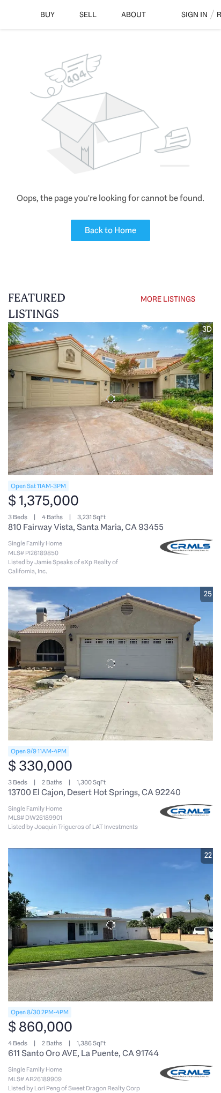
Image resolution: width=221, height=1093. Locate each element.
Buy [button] (47, 14)
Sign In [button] (194, 14)
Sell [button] (88, 14)
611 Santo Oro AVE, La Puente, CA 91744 (83, 1053)
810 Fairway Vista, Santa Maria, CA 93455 (86, 527)
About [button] (133, 14)
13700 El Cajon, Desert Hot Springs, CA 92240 (94, 792)
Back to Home (110, 230)
